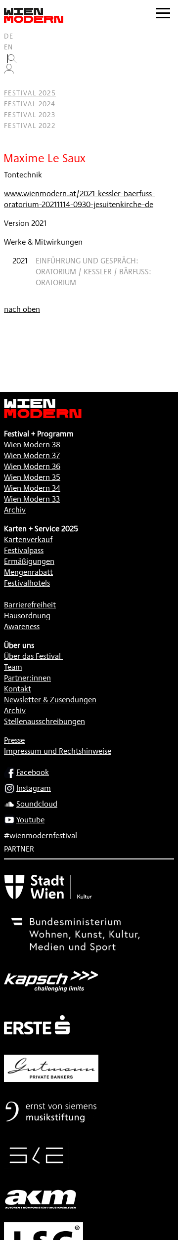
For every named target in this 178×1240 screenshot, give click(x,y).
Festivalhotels (27, 583)
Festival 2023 (29, 115)
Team (13, 667)
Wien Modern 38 (32, 444)
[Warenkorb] (13, 82)
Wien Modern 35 (32, 477)
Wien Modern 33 (32, 499)
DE (9, 36)
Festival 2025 (30, 93)
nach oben (22, 309)
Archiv (15, 509)
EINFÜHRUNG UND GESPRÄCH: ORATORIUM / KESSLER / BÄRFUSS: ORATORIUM (93, 271)
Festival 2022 (29, 125)
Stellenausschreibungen (44, 721)
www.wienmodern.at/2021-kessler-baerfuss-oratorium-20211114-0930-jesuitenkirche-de (79, 199)
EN (8, 47)
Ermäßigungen (29, 561)
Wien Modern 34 (32, 488)
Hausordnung (27, 615)
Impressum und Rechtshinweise (57, 751)
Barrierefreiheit (30, 604)
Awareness (22, 626)
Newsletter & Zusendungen (50, 699)
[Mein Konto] (9, 71)
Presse (14, 740)
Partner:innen (27, 678)
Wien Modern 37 (32, 455)
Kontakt (17, 688)
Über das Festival (32, 656)
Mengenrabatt (28, 572)
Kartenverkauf (28, 539)
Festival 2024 (29, 104)
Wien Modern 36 (32, 466)
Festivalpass (24, 550)
